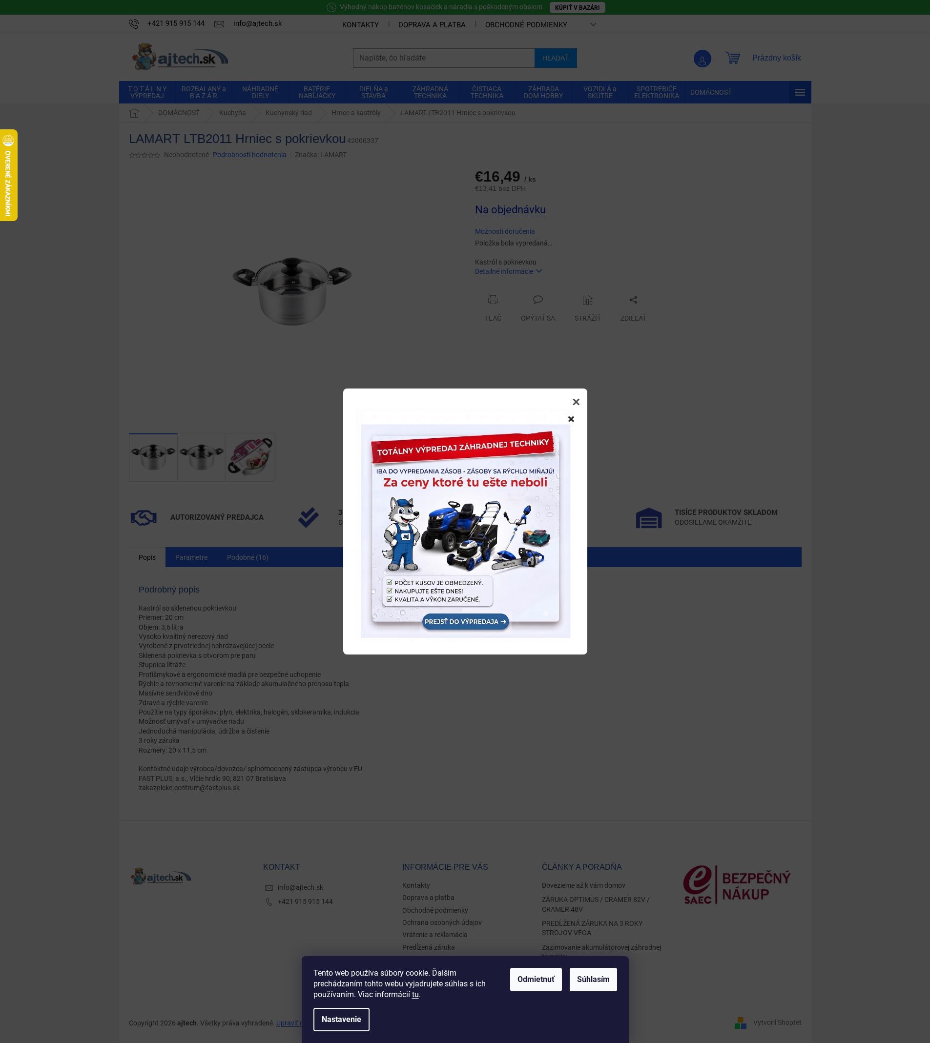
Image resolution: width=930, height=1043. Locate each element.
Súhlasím (593, 979)
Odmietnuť (536, 979)
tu (415, 994)
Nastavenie (341, 1019)
